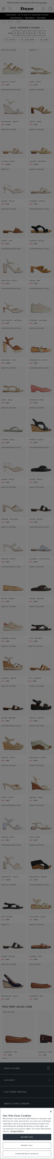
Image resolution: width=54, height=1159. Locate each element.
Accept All (27, 1137)
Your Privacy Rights (27, 1154)
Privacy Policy (17, 1131)
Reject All (27, 1145)
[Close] (51, 1111)
